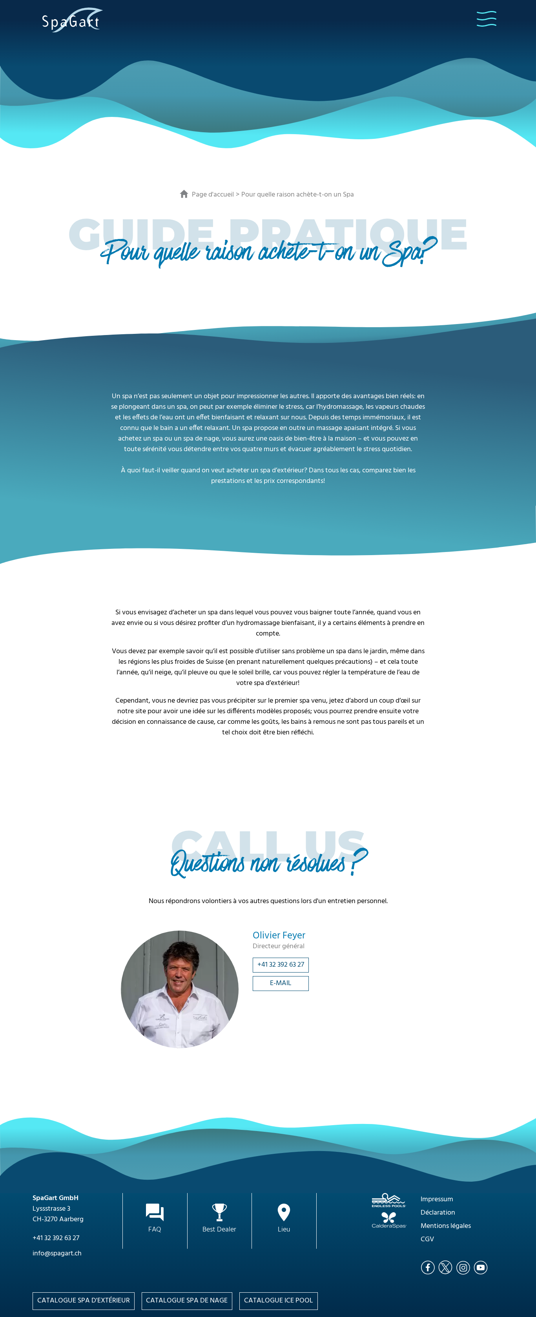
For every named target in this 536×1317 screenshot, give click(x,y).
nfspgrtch (58, 1253)
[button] (486, 19)
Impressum (437, 1199)
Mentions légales (446, 1226)
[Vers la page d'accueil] (73, 19)
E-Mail (281, 983)
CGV (427, 1239)
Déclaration (438, 1213)
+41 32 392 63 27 (280, 965)
